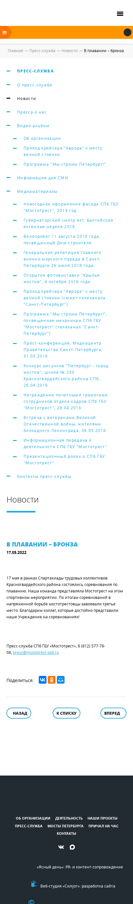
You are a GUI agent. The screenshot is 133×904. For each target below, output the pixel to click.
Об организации (42, 138)
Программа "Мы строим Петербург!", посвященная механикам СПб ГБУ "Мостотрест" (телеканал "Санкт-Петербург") (65, 323)
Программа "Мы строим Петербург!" (65, 164)
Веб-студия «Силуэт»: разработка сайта (77, 885)
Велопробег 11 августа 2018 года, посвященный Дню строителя (62, 239)
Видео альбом (33, 125)
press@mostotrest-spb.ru (36, 652)
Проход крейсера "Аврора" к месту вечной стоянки (63, 151)
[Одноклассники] (52, 680)
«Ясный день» (50, 866)
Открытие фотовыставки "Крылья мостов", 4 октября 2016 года (62, 278)
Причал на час (103, 825)
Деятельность (69, 818)
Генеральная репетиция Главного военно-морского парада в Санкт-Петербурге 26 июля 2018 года (62, 259)
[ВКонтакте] (42, 680)
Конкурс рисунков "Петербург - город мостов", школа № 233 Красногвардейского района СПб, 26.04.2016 (66, 375)
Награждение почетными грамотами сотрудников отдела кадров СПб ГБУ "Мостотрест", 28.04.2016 (66, 401)
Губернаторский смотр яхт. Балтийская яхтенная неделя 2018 (68, 223)
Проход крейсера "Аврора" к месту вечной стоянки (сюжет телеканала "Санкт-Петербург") (65, 298)
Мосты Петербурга (65, 825)
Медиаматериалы (37, 191)
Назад (20, 713)
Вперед (112, 713)
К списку (66, 713)
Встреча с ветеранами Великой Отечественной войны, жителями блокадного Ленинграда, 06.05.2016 (65, 424)
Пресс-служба (35, 71)
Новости (26, 98)
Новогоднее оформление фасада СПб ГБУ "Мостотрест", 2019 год (71, 207)
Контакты (66, 833)
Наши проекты (102, 818)
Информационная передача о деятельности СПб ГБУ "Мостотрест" (65, 443)
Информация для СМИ (42, 177)
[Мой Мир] (61, 680)
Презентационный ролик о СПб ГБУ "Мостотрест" (64, 459)
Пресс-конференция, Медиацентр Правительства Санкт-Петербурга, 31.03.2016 (63, 349)
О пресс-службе (35, 84)
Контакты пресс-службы (44, 476)
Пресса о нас (32, 112)
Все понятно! (127, 32)
